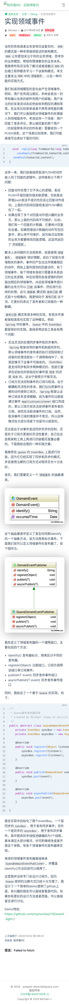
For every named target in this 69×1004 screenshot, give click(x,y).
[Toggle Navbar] (63, 5)
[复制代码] (64, 149)
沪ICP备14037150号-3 (35, 994)
